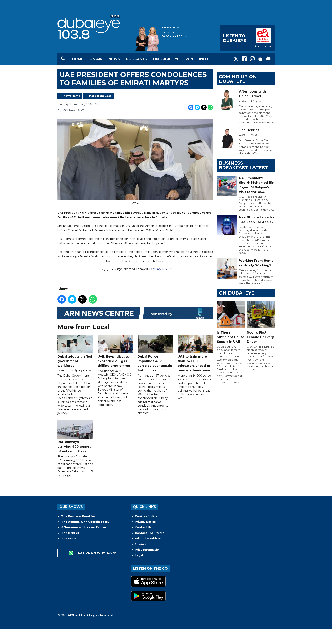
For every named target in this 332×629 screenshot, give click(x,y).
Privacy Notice (145, 522)
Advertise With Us (148, 538)
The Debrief (70, 533)
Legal (139, 555)
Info (203, 59)
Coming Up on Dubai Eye (238, 79)
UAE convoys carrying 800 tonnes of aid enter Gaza (74, 446)
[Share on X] (204, 107)
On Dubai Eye (166, 59)
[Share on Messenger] (197, 107)
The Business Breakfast (79, 516)
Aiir (83, 615)
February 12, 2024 (161, 269)
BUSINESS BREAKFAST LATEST (243, 165)
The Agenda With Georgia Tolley (85, 522)
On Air (96, 59)
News (114, 59)
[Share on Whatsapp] (210, 107)
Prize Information (148, 549)
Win (189, 59)
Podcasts (136, 59)
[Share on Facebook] (190, 107)
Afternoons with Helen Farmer (83, 527)
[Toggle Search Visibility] (63, 59)
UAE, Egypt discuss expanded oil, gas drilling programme (114, 361)
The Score (69, 538)
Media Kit (142, 544)
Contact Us (143, 527)
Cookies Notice (146, 516)
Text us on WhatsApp (95, 553)
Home (77, 59)
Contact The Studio (149, 533)
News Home (72, 95)
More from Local (100, 95)
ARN (71, 615)
